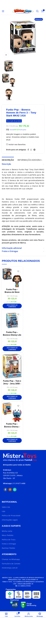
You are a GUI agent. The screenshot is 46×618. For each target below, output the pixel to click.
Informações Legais (10, 520)
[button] (12, 306)
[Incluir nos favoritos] (18, 271)
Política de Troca (8, 539)
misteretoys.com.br (10, 568)
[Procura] (37, 11)
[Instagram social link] (10, 489)
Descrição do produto (14, 121)
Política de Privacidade (11, 515)
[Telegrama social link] (34, 149)
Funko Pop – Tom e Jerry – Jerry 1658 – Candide (12, 384)
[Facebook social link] (28, 149)
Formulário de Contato (11, 563)
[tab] (8, 160)
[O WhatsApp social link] (31, 149)
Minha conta (7, 531)
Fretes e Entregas (9, 544)
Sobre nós (6, 507)
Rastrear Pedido (8, 548)
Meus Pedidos (7, 535)
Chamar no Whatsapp (11, 559)
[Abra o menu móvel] (3, 11)
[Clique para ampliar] (6, 54)
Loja (3, 511)
